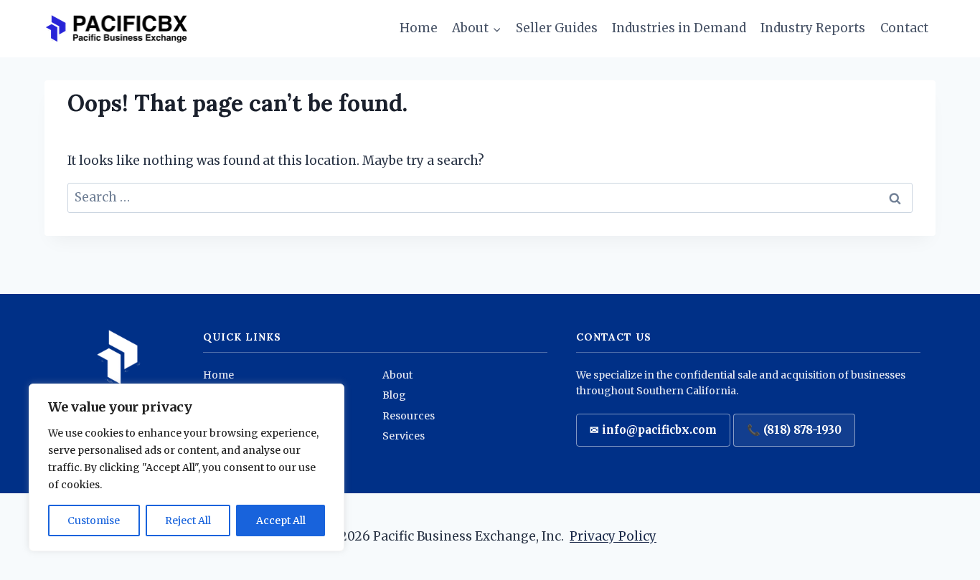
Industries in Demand (679, 28)
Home (419, 28)
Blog (394, 395)
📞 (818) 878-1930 (794, 430)
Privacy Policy (613, 536)
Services (403, 435)
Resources (408, 415)
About (397, 375)
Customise (93, 520)
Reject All (188, 520)
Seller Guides (557, 28)
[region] (186, 467)
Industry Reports (812, 28)
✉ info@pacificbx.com (653, 430)
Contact (904, 28)
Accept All (281, 520)
